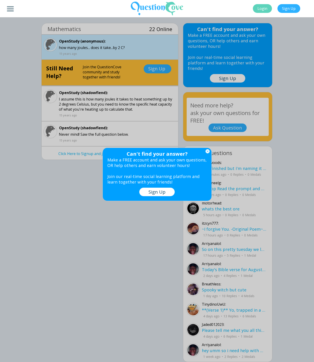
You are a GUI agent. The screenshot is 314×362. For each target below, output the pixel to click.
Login (262, 8)
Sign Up (289, 8)
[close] (207, 151)
